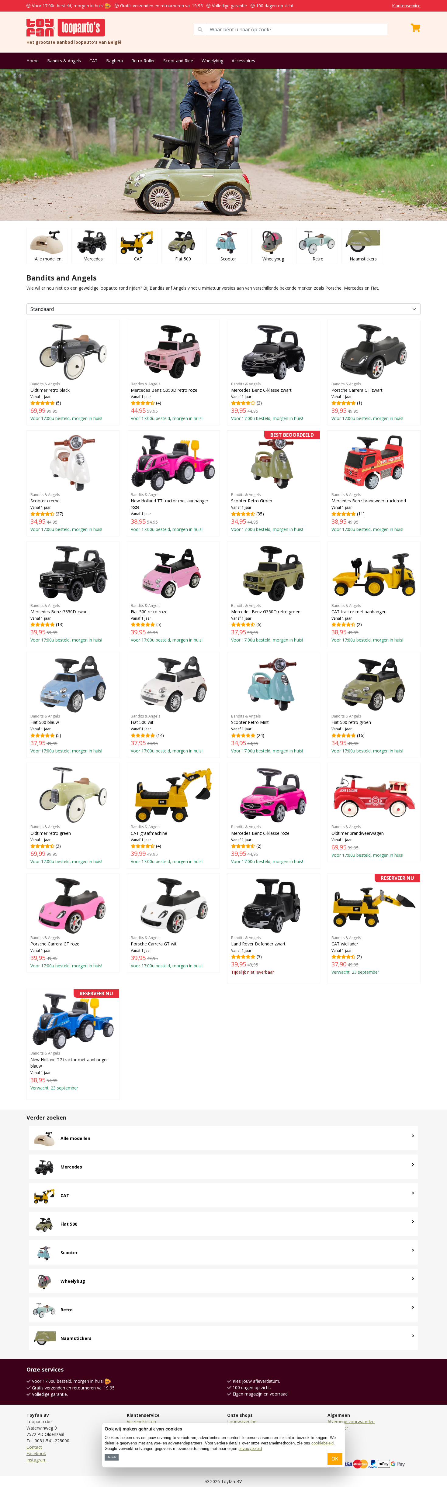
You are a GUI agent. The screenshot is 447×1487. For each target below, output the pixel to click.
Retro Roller (143, 61)
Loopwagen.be (241, 1421)
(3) (66, 844)
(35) (272, 483)
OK (334, 1458)
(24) (267, 734)
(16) (367, 734)
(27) (66, 512)
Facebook (36, 1453)
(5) (66, 401)
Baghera (114, 61)
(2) (267, 401)
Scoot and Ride (178, 61)
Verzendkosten (141, 1421)
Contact (34, 1447)
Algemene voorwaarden (351, 1421)
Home (32, 61)
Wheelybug (212, 61)
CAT (93, 61)
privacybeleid (250, 1448)
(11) (368, 512)
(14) (167, 734)
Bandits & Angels (64, 61)
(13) (66, 623)
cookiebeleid (322, 1443)
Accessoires (243, 61)
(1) (367, 401)
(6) (267, 623)
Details (111, 1457)
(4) (167, 401)
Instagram (36, 1460)
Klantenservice (406, 6)
